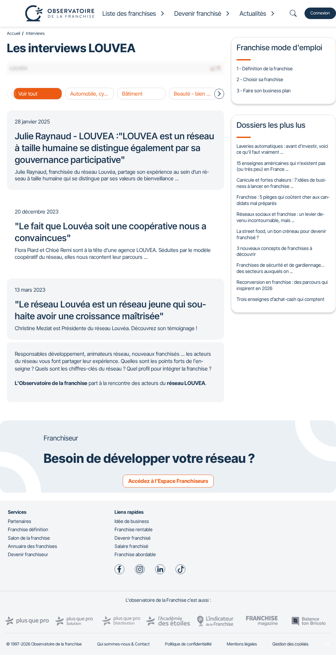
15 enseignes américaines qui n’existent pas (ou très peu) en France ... (281, 166)
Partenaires (19, 521)
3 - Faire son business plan (264, 90)
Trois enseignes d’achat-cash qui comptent (281, 299)
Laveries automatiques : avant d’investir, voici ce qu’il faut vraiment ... (282, 149)
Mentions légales (242, 644)
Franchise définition (28, 529)
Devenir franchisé (133, 538)
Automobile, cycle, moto (92, 93)
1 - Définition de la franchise (265, 68)
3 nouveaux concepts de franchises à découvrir (274, 251)
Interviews (35, 33)
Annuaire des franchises (32, 546)
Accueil (13, 33)
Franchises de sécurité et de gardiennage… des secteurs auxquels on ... (281, 268)
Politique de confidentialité (188, 644)
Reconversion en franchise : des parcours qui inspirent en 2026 (282, 285)
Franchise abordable (135, 554)
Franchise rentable (134, 529)
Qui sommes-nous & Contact (123, 644)
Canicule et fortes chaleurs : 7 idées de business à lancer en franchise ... (281, 183)
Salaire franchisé (131, 546)
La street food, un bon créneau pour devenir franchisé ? (281, 234)
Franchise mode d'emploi (279, 47)
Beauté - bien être (195, 93)
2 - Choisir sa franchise (260, 79)
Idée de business (132, 521)
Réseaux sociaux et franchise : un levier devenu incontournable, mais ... (280, 217)
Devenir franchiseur (28, 554)
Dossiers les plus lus (271, 125)
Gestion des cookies (290, 644)
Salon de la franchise (29, 538)
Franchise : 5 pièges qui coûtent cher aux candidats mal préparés (283, 200)
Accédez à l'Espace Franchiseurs (168, 481)
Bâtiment (132, 93)
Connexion (320, 13)
